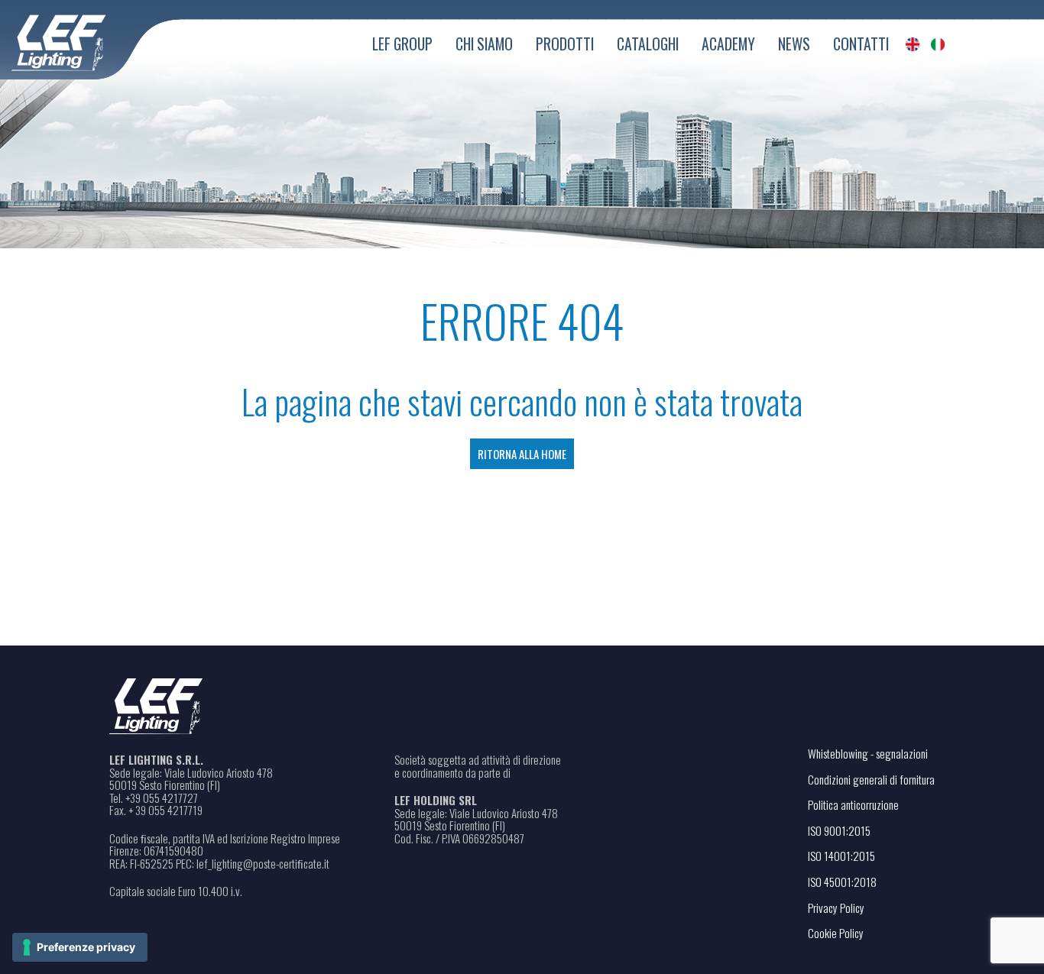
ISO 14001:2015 (841, 855)
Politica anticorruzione (853, 804)
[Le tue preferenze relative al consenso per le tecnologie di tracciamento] (80, 947)
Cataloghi (648, 44)
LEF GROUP (402, 44)
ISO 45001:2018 (842, 881)
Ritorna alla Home (522, 453)
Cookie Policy (836, 932)
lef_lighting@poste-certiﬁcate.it (262, 863)
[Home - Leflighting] (90, 40)
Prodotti (565, 44)
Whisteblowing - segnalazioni (868, 753)
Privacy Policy (836, 907)
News (794, 44)
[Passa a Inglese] (913, 44)
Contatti (861, 44)
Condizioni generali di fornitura (871, 779)
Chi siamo (484, 44)
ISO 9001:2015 (839, 830)
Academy (728, 44)
